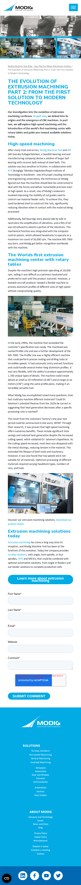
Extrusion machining (19, 542)
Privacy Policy (40, 833)
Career (40, 820)
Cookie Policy (40, 836)
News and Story (40, 823)
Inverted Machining (40, 762)
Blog (40, 827)
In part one (39, 116)
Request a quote (40, 846)
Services (40, 791)
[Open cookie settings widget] (6, 878)
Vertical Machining (40, 758)
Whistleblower (40, 840)
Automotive (40, 771)
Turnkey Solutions (40, 750)
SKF (69, 150)
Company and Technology (41, 816)
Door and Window (40, 774)
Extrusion (40, 778)
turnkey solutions (17, 554)
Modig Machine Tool (51, 150)
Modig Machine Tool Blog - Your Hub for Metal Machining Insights (40, 66)
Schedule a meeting (40, 849)
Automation (40, 787)
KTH (10, 170)
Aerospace (41, 767)
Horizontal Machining (40, 754)
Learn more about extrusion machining (40, 579)
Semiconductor (40, 781)
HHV (20, 558)
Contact (40, 853)
